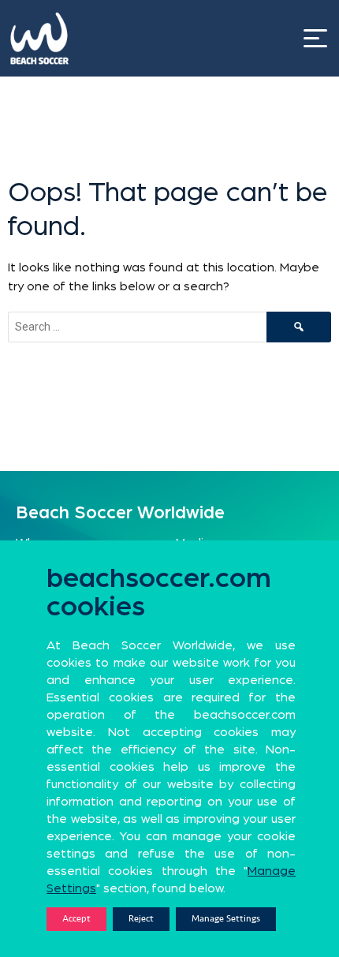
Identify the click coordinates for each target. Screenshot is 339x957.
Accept (76, 919)
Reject (141, 919)
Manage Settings (226, 919)
